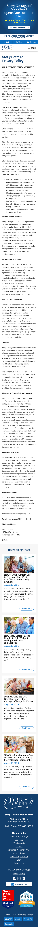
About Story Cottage (19, 836)
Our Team (19, 840)
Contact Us (19, 863)
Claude (18, 919)
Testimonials (19, 843)
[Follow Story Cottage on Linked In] (23, 878)
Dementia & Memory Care (19, 850)
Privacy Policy (19, 873)
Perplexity (9, 924)
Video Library (19, 853)
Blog (19, 860)
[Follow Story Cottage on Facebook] (14, 878)
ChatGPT (8, 919)
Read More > (27, 609)
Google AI (28, 919)
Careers (19, 846)
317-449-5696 (25, 826)
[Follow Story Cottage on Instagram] (19, 878)
